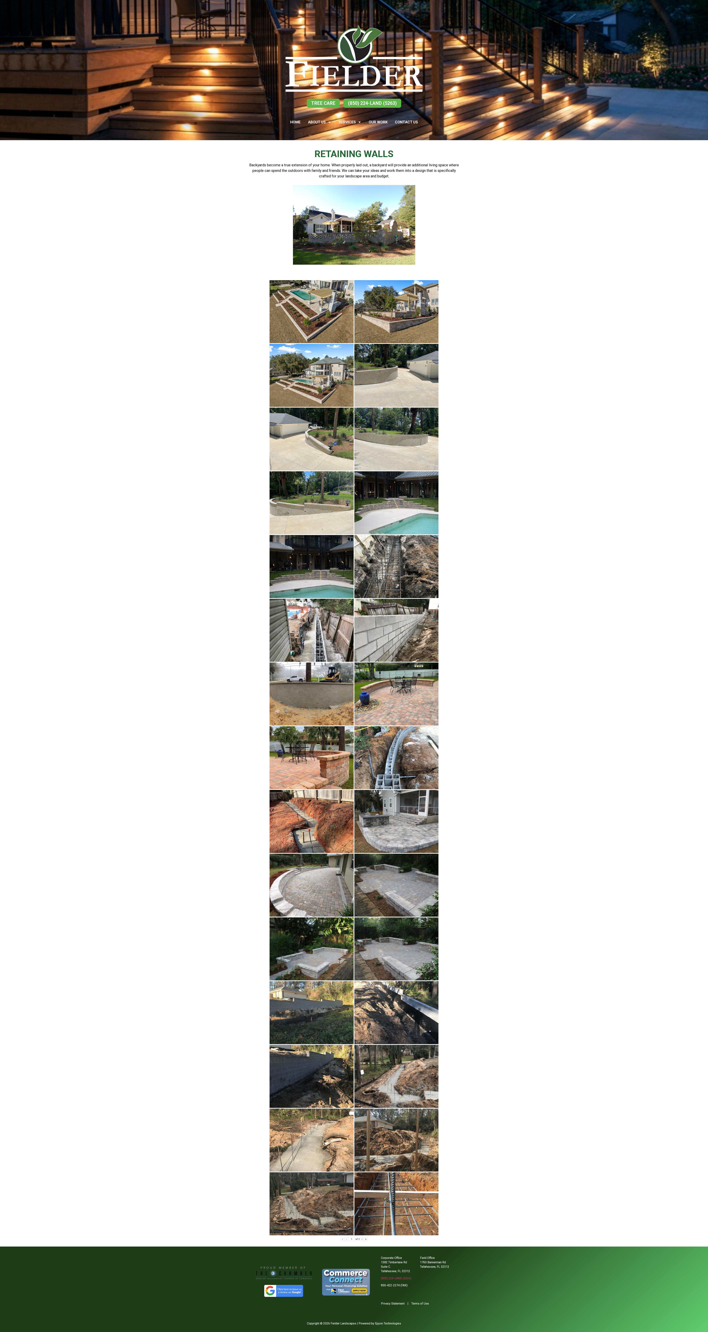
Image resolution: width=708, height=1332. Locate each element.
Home (295, 122)
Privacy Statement (393, 1303)
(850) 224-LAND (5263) (396, 1278)
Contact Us (406, 122)
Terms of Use (420, 1303)
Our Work (378, 122)
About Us (317, 122)
